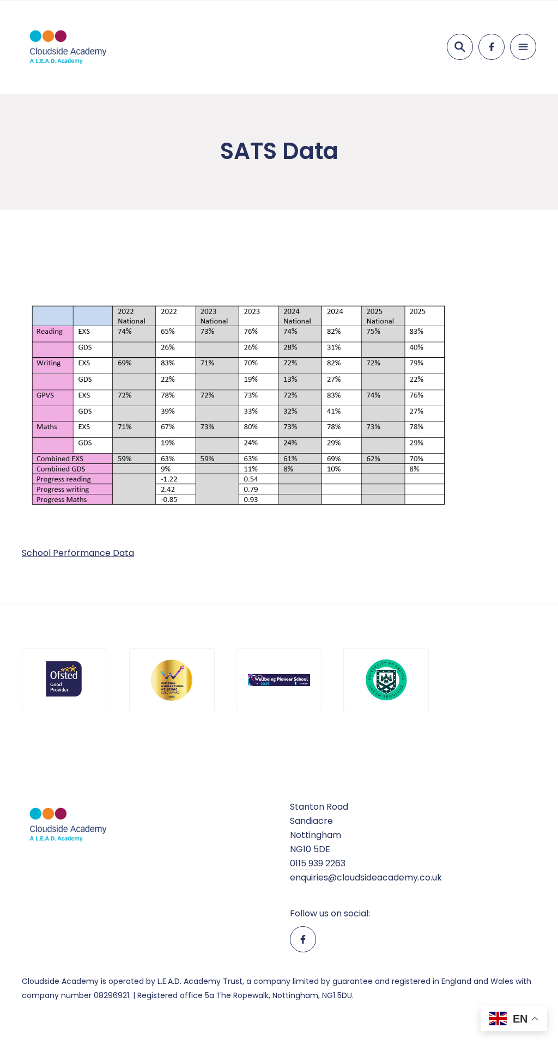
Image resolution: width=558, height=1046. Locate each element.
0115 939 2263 (317, 863)
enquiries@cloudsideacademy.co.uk (366, 877)
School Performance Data (78, 553)
